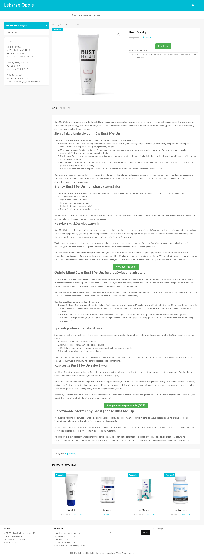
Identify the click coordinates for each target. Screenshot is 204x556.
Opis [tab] (54, 108)
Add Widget (158, 528)
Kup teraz (163, 46)
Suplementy (12, 32)
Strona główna (58, 25)
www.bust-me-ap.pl (126, 267)
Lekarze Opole (19, 4)
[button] (118, 34)
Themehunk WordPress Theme (119, 553)
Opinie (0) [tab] (65, 108)
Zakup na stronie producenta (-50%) (126, 405)
